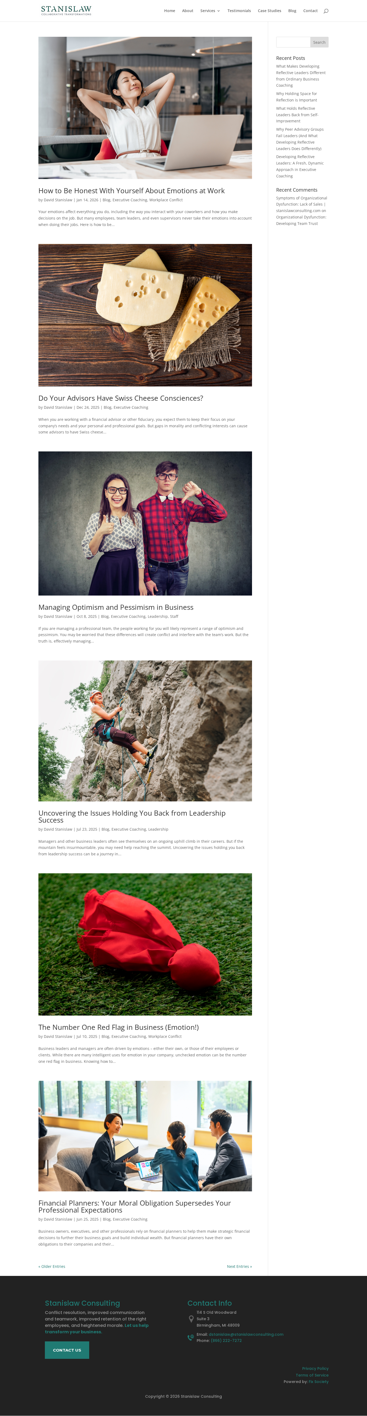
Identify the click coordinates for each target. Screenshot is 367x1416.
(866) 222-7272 (226, 1340)
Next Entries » (239, 1266)
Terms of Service (312, 1375)
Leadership (158, 616)
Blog (292, 11)
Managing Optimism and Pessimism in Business (115, 607)
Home (169, 11)
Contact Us (67, 1350)
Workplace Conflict (166, 199)
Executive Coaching (130, 199)
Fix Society (319, 1381)
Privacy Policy (315, 1368)
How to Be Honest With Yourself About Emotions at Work (131, 190)
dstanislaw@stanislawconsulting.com (246, 1334)
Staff (174, 616)
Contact (310, 11)
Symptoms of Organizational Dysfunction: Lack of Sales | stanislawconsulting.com (301, 204)
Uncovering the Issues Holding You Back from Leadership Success (132, 816)
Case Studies (269, 11)
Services (207, 11)
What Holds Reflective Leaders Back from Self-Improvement (297, 115)
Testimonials (239, 11)
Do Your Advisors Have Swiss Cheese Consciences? (120, 398)
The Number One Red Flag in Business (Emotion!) (118, 1027)
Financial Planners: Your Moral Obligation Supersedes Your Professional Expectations (134, 1206)
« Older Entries (51, 1266)
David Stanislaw (58, 199)
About (187, 11)
